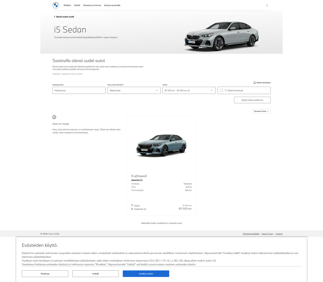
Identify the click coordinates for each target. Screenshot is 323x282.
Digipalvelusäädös (251, 233)
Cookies (279, 233)
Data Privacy (267, 233)
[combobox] (133, 90)
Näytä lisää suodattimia (252, 100)
